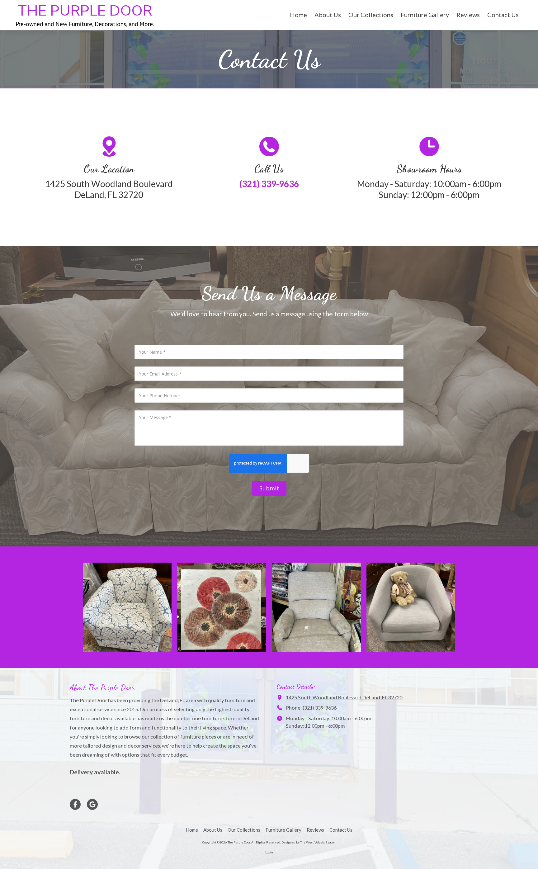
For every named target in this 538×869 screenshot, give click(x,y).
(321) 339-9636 (320, 708)
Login (269, 852)
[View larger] (127, 607)
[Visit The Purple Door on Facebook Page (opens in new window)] (75, 804)
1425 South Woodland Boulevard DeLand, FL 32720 (344, 697)
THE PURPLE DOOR (84, 11)
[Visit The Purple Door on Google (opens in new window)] (92, 804)
